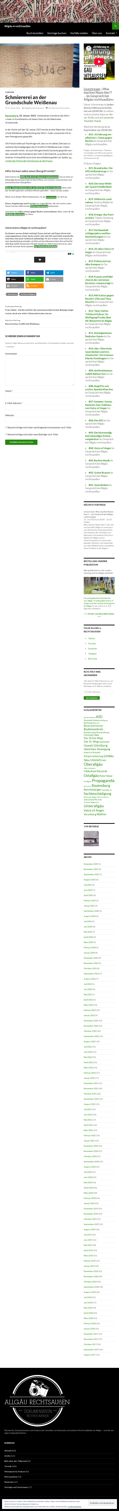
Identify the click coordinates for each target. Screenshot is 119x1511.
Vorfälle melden (79, 33)
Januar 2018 (89, 1328)
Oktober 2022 (90, 1031)
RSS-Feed (92, 658)
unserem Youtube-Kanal (99, 119)
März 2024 (88, 942)
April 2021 (88, 1125)
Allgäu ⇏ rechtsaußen (17, 26)
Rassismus (87, 786)
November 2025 (91, 869)
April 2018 (88, 1313)
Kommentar (11, 353)
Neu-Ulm (90, 760)
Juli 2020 (88, 1172)
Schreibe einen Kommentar (59, 108)
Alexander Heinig (91, 720)
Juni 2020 (88, 1177)
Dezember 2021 (91, 1083)
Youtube (92, 643)
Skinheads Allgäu (90, 797)
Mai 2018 (88, 1307)
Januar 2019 (89, 1266)
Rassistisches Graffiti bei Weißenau (22, 322)
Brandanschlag (90, 732)
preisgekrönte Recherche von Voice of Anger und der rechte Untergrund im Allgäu (99, 602)
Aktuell (7, 1450)
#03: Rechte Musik (99, 460)
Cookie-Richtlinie (74, 1506)
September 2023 (91, 973)
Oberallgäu (93, 764)
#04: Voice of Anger (100, 448)
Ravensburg (11, 115)
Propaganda (103, 780)
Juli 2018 (88, 1297)
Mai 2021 (88, 1120)
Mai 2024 (88, 932)
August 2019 (90, 1229)
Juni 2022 (88, 1052)
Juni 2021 (88, 1114)
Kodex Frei (88, 752)
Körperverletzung (93, 756)
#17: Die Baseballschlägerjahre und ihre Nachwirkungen (98, 233)
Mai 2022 (88, 1057)
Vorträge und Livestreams (16, 1487)
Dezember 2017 (91, 1334)
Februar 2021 (90, 1135)
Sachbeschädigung (28, 294)
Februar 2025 (90, 900)
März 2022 (88, 1067)
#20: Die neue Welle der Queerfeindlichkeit (98, 185)
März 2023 (88, 1005)
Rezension (9, 1482)
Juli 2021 (88, 1109)
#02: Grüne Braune (99, 472)
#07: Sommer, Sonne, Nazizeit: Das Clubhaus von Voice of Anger (99, 405)
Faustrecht (104, 741)
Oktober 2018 (90, 1281)
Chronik (9, 92)
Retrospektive (10, 1476)
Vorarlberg (90, 814)
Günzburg (101, 745)
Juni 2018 (88, 1302)
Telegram (92, 653)
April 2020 (88, 1187)
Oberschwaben (89, 768)
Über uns (97, 33)
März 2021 (88, 1130)
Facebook (92, 648)
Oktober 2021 (90, 1093)
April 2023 (88, 999)
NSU (104, 760)
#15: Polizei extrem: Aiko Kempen (98, 263)
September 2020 (91, 1161)
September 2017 (91, 1349)
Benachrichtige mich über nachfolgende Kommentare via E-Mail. (39, 427)
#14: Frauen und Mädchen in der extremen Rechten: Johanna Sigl (99, 280)
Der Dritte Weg (93, 738)
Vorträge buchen (56, 33)
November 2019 (91, 1214)
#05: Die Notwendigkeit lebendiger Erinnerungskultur (99, 436)
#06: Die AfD (96, 420)
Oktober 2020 (90, 1156)
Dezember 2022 (91, 1020)
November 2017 (91, 1339)
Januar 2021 (89, 1140)
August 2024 (90, 916)
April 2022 (88, 1062)
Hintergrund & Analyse (14, 1471)
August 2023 (90, 979)
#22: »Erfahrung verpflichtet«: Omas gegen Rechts (98, 137)
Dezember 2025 (91, 864)
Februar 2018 (90, 1323)
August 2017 (90, 1354)
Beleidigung (103, 720)
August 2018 (90, 1292)
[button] (15, 272)
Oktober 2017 (90, 1344)
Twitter (91, 638)
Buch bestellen (34, 33)
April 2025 (88, 895)
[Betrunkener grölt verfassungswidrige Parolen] (91, 838)
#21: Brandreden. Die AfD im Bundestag (99, 170)
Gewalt (88, 745)
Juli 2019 (88, 1234)
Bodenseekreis (93, 729)
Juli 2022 (88, 1046)
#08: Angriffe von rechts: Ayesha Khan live (99, 387)
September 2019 (91, 1224)
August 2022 (90, 1041)
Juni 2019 (88, 1240)
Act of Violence (89, 717)
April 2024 (88, 937)
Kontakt (110, 33)
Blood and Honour (93, 725)
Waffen (101, 814)
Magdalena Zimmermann (34, 108)
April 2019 (88, 1250)
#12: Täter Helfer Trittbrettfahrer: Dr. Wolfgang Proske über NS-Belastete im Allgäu (98, 315)
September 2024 (91, 911)
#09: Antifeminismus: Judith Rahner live (99, 372)
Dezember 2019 (91, 1208)
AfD (99, 717)
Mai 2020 (88, 1182)
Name (9, 390)
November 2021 (91, 1088)
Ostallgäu (91, 775)
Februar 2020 (90, 1198)
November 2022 (91, 1026)
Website (9, 415)
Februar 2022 (90, 1073)
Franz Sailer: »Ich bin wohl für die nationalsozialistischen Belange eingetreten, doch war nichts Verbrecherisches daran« (39, 310)
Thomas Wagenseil (91, 802)
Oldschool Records (95, 771)
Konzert (97, 752)
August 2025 (90, 879)
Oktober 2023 (90, 968)
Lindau (109, 756)
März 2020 (88, 1193)
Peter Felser (106, 775)
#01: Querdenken (99, 484)
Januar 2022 (89, 1078)
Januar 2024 (89, 952)
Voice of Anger (94, 810)
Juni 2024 (88, 926)
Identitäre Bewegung (97, 749)
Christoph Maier (91, 735)
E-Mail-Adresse (13, 403)
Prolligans (87, 781)
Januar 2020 (89, 1203)
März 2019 (88, 1255)
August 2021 (90, 1104)
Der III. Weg (91, 741)
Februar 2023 (90, 1010)
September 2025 (91, 874)
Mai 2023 (88, 994)
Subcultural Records (93, 799)
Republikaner (107, 790)
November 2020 (91, 1151)
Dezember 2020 (91, 1146)
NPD (99, 760)
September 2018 (91, 1287)
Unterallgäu (94, 806)
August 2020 (90, 1167)
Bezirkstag (88, 723)
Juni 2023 (88, 989)
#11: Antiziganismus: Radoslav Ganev (98, 334)
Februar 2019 (90, 1261)
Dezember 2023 (91, 958)
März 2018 (88, 1318)
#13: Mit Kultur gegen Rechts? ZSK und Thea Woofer (99, 298)
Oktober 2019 (90, 1219)
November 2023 (91, 963)
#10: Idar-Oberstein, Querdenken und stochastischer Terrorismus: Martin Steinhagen (99, 353)
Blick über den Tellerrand (15, 1461)
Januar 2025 (89, 905)
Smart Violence (103, 797)
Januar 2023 (89, 1015)
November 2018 (91, 1276)
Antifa (7, 1456)
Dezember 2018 (91, 1271)
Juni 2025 (88, 890)
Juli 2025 (88, 885)
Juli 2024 (88, 921)
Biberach (96, 723)
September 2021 (91, 1099)
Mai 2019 (88, 1245)
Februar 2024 (90, 947)
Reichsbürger (92, 789)
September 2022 (91, 1036)
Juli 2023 (88, 984)
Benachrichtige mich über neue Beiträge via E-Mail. (33, 434)
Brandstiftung (102, 732)
